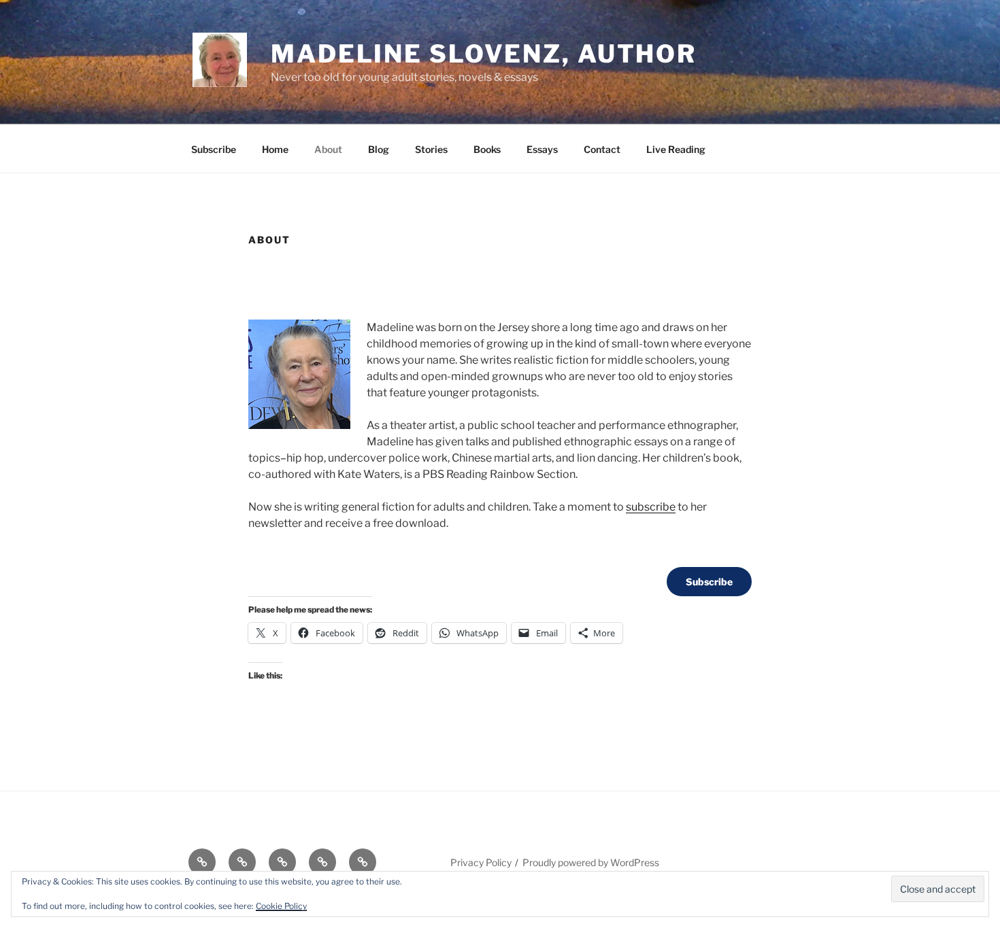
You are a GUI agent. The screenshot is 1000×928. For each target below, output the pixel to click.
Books (487, 149)
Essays (542, 149)
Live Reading (675, 149)
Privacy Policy (481, 862)
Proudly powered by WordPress (590, 862)
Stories (431, 149)
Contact (602, 149)
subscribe (651, 506)
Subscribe (213, 149)
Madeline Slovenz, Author (484, 54)
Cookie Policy (281, 906)
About (328, 149)
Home (275, 149)
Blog (378, 149)
